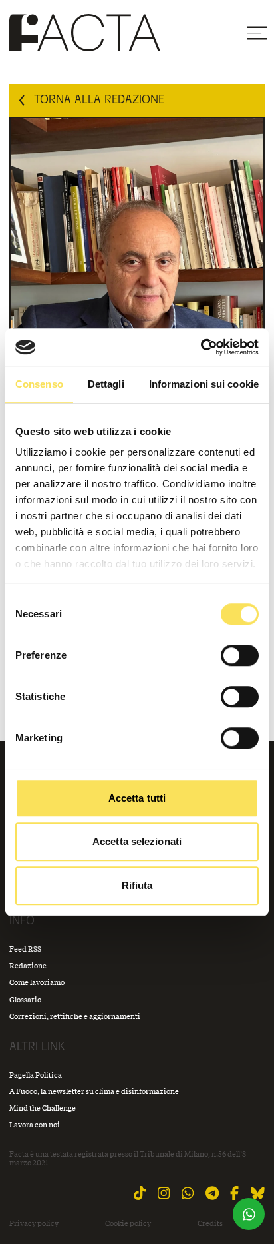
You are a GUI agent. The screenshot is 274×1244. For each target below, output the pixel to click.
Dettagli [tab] (106, 384)
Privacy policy (34, 1223)
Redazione (28, 965)
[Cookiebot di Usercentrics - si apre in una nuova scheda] (200, 347)
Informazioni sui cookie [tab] (204, 384)
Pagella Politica (35, 1074)
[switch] (240, 655)
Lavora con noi (34, 1124)
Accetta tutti (137, 798)
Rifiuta (137, 885)
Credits (210, 1223)
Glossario (25, 999)
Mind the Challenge (42, 1107)
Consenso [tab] (39, 384)
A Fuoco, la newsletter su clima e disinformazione (94, 1091)
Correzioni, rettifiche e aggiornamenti (74, 1016)
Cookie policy (128, 1223)
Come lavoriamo (37, 982)
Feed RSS (25, 948)
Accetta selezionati (137, 841)
